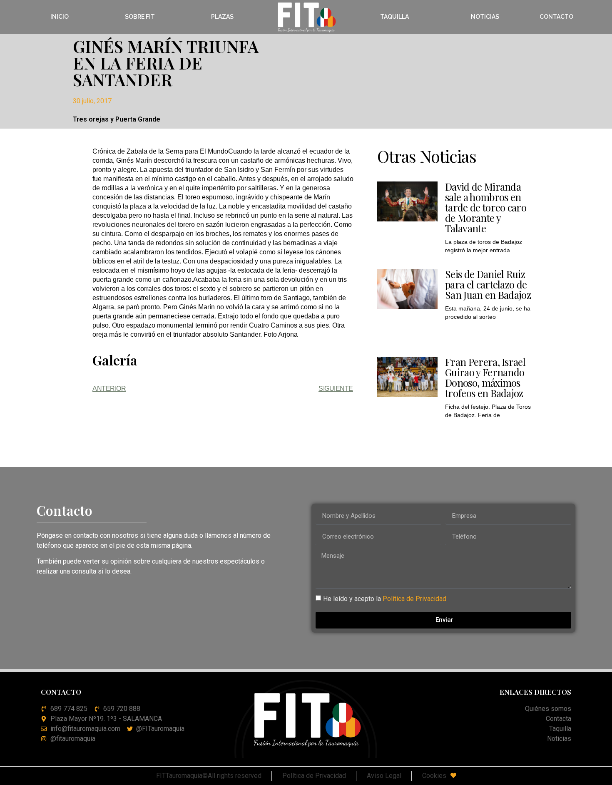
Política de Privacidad (414, 599)
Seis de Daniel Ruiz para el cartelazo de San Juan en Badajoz (488, 284)
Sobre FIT (140, 16)
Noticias (485, 16)
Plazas (222, 16)
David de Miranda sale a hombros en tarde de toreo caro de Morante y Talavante (485, 207)
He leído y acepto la (384, 599)
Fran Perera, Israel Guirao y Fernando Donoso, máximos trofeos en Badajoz (485, 377)
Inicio (59, 16)
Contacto (556, 16)
